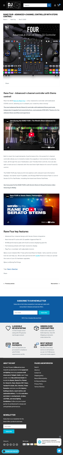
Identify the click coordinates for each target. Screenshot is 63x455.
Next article (54, 283)
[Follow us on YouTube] (14, 444)
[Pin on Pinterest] (15, 83)
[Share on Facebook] (12, 83)
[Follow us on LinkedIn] (17, 444)
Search (36, 367)
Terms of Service (39, 386)
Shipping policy (38, 375)
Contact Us (37, 372)
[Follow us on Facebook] (4, 444)
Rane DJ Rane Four (19, 101)
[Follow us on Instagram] (11, 444)
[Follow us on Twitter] (7, 444)
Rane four (15, 269)
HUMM (38, 255)
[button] (10, 451)
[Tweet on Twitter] (18, 83)
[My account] (55, 5)
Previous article (9, 283)
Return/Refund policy (40, 378)
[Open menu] (4, 5)
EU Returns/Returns (40, 381)
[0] (58, 5)
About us (37, 370)
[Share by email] (21, 83)
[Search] (49, 5)
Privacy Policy (38, 384)
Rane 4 (5, 19)
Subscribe (44, 312)
